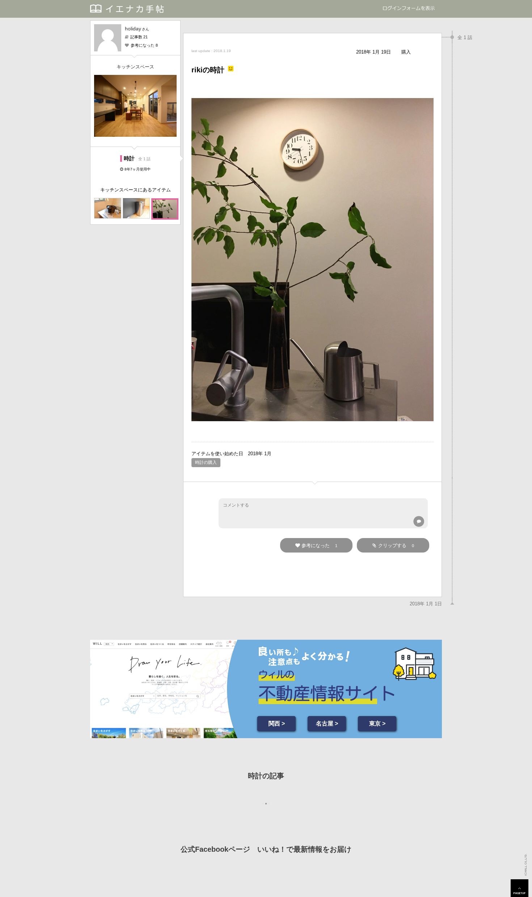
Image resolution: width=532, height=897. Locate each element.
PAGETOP (519, 888)
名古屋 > (327, 723)
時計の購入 (206, 462)
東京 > (377, 723)
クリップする (396, 545)
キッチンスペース (135, 66)
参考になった (319, 545)
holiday (133, 28)
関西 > (277, 723)
